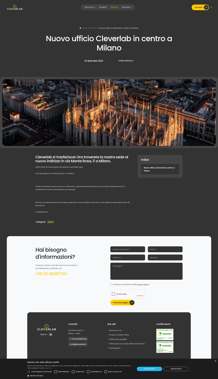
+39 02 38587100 (51, 274)
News (50, 222)
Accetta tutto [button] (149, 369)
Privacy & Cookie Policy (119, 335)
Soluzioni (88, 7)
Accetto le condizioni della (131, 284)
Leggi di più (48, 368)
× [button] (215, 361)
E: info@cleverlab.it (78, 344)
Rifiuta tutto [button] (176, 369)
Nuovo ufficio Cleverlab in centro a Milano (159, 169)
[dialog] (109, 369)
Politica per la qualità (118, 339)
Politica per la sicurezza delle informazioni (127, 344)
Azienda (125, 7)
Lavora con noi (115, 330)
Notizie (114, 7)
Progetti (103, 7)
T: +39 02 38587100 (78, 339)
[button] (80, 375)
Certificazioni (114, 348)
